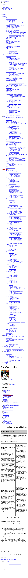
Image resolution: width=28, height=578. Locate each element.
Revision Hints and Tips (14, 153)
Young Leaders (12, 118)
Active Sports (9, 120)
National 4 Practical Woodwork (15, 238)
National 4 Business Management (16, 195)
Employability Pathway (11, 250)
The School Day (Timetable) (12, 53)
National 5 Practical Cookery (15, 222)
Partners (7, 341)
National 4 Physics (13, 326)
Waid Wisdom (9, 361)
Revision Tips (9, 155)
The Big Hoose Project (14, 75)
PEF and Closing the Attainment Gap (14, 38)
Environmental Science (11, 260)
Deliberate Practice (13, 157)
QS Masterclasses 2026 (14, 152)
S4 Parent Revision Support (12, 91)
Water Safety (8, 166)
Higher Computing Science (14, 209)
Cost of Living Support (11, 72)
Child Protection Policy (14, 59)
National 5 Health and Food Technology (17, 219)
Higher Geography (13, 274)
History (7, 277)
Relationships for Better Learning (13, 41)
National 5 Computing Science (15, 212)
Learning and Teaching (11, 37)
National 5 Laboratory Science (15, 206)
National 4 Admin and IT (14, 193)
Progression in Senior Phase (15, 133)
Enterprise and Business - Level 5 (16, 190)
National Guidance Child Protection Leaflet (18, 63)
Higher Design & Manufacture (15, 232)
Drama (7, 244)
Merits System (12, 21)
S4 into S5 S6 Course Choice (15, 137)
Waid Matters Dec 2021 (14, 356)
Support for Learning (10, 345)
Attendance (8, 57)
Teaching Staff (12, 52)
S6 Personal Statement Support (12, 161)
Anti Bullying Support (11, 56)
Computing (8, 207)
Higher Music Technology (14, 308)
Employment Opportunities (12, 139)
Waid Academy (13, 379)
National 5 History (13, 282)
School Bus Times (10, 42)
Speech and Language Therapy (15, 84)
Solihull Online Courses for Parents (16, 83)
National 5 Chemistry (13, 205)
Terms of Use (9, 363)
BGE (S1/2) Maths (13, 286)
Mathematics (8, 283)
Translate (13, 384)
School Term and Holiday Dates (13, 46)
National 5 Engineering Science (15, 240)
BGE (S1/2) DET (12, 229)
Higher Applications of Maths (15, 287)
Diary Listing (9, 354)
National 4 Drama (12, 248)
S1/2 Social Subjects (10, 334)
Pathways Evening (13, 132)
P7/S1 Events (11, 109)
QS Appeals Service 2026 (14, 149)
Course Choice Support (14, 131)
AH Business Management (14, 186)
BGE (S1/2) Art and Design (15, 173)
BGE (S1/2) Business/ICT (14, 187)
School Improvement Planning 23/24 (16, 36)
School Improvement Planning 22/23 (16, 35)
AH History (11, 278)
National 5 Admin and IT (14, 196)
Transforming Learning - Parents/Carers (14, 349)
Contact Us (5, 362)
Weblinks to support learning (15, 100)
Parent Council (9, 88)
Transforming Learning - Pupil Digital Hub (15, 350)
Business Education (13, 189)
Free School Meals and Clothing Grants (17, 73)
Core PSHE (11, 226)
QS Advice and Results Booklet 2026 (17, 148)
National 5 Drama (12, 249)
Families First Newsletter (14, 81)
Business (8, 185)
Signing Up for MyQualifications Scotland (18, 154)
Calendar (8, 352)
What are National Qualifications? (16, 138)
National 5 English (13, 259)
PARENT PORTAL (7, 8)
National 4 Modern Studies (14, 301)
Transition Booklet (13, 112)
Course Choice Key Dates (14, 128)
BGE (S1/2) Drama (13, 245)
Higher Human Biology (14, 181)
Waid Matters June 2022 (14, 358)
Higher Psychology (13, 299)
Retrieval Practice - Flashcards (15, 159)
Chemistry (8, 198)
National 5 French (12, 270)
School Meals (9, 43)
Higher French (12, 267)
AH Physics (11, 201)
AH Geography (12, 272)
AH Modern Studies (13, 297)
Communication (9, 70)
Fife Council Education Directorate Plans (17, 32)
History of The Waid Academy (12, 30)
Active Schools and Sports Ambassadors (14, 117)
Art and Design (9, 170)
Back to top (3, 14)
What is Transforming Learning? (13, 347)
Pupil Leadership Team (11, 144)
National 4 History (13, 281)
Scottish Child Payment (14, 74)
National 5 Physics (13, 328)
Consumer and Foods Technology (13, 213)
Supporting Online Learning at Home (14, 94)
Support (5, 335)
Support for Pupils (10, 163)
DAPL (10, 342)
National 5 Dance (12, 318)
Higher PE (11, 314)
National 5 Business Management (16, 197)
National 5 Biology (13, 184)
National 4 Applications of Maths (16, 291)
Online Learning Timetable (14, 99)
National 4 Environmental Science (16, 261)
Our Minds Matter (10, 340)
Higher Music (12, 307)
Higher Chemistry (12, 202)
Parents (4, 54)
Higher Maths (12, 290)
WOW (4, 4)
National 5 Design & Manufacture (16, 239)
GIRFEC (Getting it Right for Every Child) (15, 336)
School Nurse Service (13, 344)
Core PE (10, 224)
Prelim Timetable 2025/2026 (12, 143)
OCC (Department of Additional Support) (15, 339)
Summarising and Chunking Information (17, 160)
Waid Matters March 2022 (14, 360)
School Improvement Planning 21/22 (16, 33)
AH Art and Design (13, 171)
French (7, 264)
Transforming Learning (8, 346)
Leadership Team (12, 49)
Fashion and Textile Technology (15, 230)
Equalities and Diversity (11, 28)
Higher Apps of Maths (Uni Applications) (18, 288)
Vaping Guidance (9, 113)
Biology (7, 177)
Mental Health (9, 338)
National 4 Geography (13, 275)
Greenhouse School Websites (15, 564)
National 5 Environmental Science (16, 262)
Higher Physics (12, 325)
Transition (8, 106)
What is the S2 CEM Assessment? (13, 115)
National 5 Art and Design (14, 176)
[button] (6, 11)
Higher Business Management (15, 192)
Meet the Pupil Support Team (15, 107)
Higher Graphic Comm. (14, 233)
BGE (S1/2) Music (13, 306)
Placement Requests (13, 110)
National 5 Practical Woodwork (15, 243)
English (7, 251)
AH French (11, 265)
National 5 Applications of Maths (16, 293)
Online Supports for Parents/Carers (16, 64)
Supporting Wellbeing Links (15, 104)
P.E (6, 313)
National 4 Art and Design (14, 175)
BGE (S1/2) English (13, 254)
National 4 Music (12, 309)
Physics (7, 323)
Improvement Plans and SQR (12, 31)
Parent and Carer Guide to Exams (13, 86)
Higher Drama (12, 246)
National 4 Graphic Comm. (14, 237)
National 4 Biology (13, 182)
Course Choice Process (14, 129)
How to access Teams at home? (15, 95)
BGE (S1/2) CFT (12, 214)
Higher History (12, 280)
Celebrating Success (10, 20)
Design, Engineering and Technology (14, 228)
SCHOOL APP (6, 9)
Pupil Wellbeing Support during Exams (17, 147)
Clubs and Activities (10, 125)
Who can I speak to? (10, 168)
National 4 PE (12, 317)
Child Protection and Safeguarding (13, 58)
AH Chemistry (12, 200)
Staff (7, 48)
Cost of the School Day (11, 77)
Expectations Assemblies (11, 79)
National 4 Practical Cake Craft (15, 217)
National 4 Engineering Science (15, 235)
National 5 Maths (12, 294)
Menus (10, 44)
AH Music (11, 304)
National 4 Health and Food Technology (17, 216)
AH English (11, 253)
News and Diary (6, 351)
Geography (8, 271)
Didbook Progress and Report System (14, 78)
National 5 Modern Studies (14, 302)
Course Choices (9, 127)
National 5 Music (12, 310)
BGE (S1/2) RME (13, 330)
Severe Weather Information (12, 93)
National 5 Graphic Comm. (14, 242)
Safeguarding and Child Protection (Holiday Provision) (16, 69)
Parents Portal (9, 90)
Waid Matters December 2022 (15, 357)
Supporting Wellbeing (10, 101)
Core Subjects (9, 223)
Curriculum (6, 169)
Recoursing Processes (13, 134)
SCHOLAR (5, 7)
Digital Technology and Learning (13, 26)
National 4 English (13, 258)
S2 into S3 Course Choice (14, 136)
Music (7, 303)
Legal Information (8, 561)
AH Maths (11, 285)
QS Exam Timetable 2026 (14, 150)
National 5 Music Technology (15, 312)
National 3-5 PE (12, 315)
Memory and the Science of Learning (17, 158)
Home (4, 16)
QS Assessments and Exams (12, 145)
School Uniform (9, 47)
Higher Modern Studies (14, 298)
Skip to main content (5, 1)
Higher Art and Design (13, 174)
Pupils (4, 116)
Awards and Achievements (11, 19)
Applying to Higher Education (15, 142)
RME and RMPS (9, 329)
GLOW (5, 5)
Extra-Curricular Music (14, 126)
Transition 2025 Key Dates (14, 111)
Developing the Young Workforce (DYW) (15, 25)
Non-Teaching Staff (13, 51)
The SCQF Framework (11, 105)
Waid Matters (9, 355)
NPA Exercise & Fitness (14, 320)
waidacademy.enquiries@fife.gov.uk (8, 559)
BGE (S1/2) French (13, 266)
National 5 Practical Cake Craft (15, 221)
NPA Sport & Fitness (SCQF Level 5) (17, 322)
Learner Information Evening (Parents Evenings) (16, 85)
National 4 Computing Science (15, 211)
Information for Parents (11, 80)
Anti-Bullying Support (11, 121)
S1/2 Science (9, 333)
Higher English (12, 255)
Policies (7, 40)
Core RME (11, 227)
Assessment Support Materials (12, 122)
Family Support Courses (14, 102)
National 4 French (12, 269)
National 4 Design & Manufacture (16, 234)
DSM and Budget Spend (11, 27)
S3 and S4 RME (12, 331)
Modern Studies (9, 296)
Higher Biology (12, 180)
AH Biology (11, 179)
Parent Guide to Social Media (12, 89)
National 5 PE (12, 319)
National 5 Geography (13, 276)
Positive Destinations (10, 141)
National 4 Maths (12, 292)
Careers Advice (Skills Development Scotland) (16, 123)
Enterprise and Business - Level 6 (16, 191)
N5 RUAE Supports (13, 256)
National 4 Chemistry (13, 203)
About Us (5, 17)
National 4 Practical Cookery (15, 218)
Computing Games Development (16, 208)
